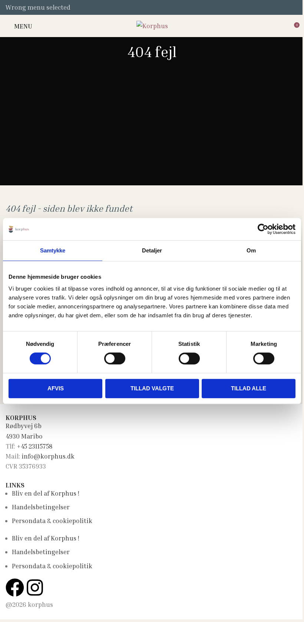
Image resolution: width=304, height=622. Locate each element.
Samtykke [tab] (53, 250)
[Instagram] (35, 587)
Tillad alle (248, 388)
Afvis (55, 388)
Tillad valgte (152, 388)
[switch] (114, 358)
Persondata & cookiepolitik (52, 521)
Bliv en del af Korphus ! (45, 493)
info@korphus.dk (48, 456)
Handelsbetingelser (41, 507)
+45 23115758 (34, 446)
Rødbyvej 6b (24, 426)
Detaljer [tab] (152, 250)
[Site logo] (152, 25)
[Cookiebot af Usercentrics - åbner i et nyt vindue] (263, 229)
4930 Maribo (24, 436)
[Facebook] (15, 587)
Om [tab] (251, 250)
